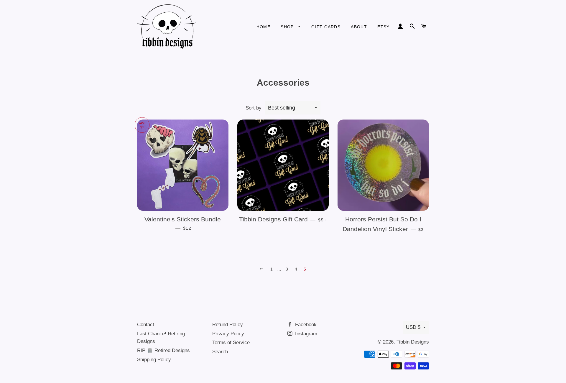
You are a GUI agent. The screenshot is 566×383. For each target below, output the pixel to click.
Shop (288, 26)
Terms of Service (231, 342)
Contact (145, 324)
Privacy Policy (228, 333)
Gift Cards (325, 26)
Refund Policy (227, 324)
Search (220, 351)
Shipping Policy (154, 359)
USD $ (413, 327)
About (359, 26)
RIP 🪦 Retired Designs (163, 350)
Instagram (305, 333)
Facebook (305, 324)
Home (263, 26)
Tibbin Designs (412, 342)
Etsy (383, 26)
